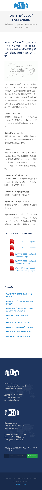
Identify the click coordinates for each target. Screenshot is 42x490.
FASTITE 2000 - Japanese (26, 247)
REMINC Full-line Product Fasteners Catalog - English (25, 269)
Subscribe (32, 456)
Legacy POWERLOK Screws (19, 327)
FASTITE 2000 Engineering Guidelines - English (26, 255)
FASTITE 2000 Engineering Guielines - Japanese (26, 262)
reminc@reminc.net (11, 400)
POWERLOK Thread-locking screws (20, 302)
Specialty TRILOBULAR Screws (17, 316)
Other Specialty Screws (18, 336)
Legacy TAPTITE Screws (18, 322)
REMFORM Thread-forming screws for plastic (19, 309)
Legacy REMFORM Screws (19, 331)
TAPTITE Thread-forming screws (19, 295)
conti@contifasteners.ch (13, 440)
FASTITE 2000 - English (25, 241)
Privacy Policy (21, 484)
